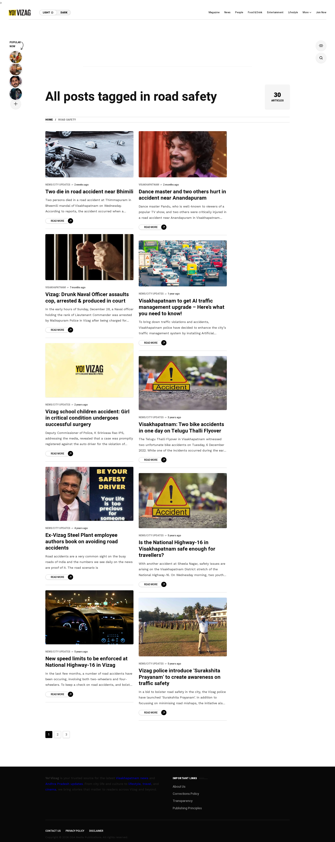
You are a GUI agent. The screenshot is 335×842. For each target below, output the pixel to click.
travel (147, 784)
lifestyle (134, 784)
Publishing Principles (187, 808)
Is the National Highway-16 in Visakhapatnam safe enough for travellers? (177, 549)
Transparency (183, 801)
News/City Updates (57, 185)
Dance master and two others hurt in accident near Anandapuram (182, 195)
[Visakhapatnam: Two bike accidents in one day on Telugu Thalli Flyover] (183, 383)
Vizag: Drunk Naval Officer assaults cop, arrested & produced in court (87, 298)
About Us (179, 786)
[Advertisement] (167, 44)
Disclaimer (96, 831)
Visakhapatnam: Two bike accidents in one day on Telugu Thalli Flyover (181, 428)
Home (49, 120)
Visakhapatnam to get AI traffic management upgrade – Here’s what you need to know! (181, 307)
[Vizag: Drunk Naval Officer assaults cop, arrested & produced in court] (89, 257)
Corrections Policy (186, 793)
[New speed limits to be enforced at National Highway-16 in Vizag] (89, 617)
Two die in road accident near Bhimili (89, 192)
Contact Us (53, 831)
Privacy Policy (75, 831)
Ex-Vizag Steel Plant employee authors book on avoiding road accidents (81, 541)
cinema (50, 789)
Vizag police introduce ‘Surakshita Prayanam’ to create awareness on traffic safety (180, 677)
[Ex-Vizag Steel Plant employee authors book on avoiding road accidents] (89, 494)
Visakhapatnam (149, 185)
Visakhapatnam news (132, 778)
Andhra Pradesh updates (64, 784)
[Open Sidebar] (321, 45)
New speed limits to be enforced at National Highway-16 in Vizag (86, 662)
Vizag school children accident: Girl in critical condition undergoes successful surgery (87, 418)
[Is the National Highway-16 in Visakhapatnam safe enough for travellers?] (183, 500)
